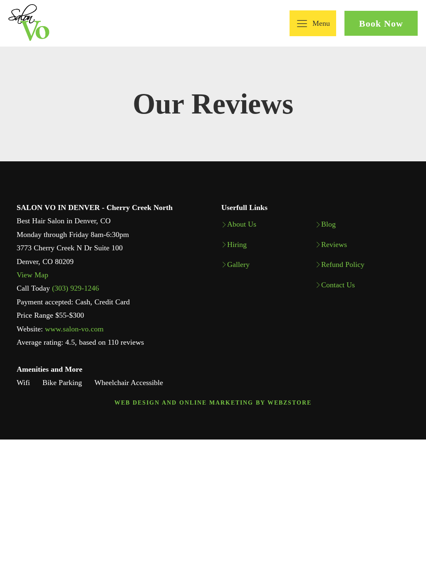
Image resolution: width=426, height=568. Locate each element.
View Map (32, 275)
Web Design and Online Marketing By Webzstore (213, 403)
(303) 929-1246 (75, 288)
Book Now (381, 23)
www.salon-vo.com (74, 329)
